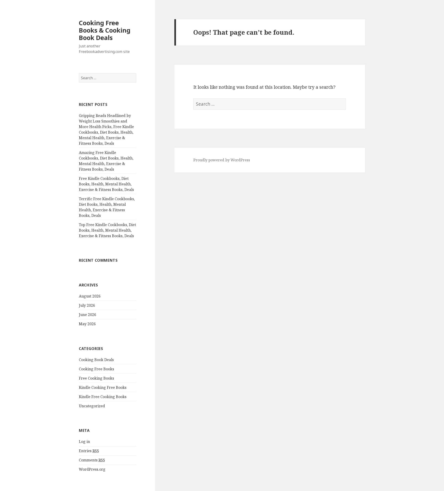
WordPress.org (92, 469)
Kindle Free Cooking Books (102, 396)
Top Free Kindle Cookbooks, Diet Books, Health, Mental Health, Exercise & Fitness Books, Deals (107, 230)
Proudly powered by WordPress (221, 160)
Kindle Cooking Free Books (102, 387)
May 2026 (87, 323)
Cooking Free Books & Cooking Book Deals (104, 30)
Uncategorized (92, 405)
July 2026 (87, 305)
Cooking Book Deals (96, 359)
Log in (84, 441)
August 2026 (90, 296)
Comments (92, 460)
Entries (89, 450)
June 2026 (87, 314)
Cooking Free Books (96, 368)
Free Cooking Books (96, 378)
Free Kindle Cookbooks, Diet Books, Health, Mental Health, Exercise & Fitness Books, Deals (106, 184)
